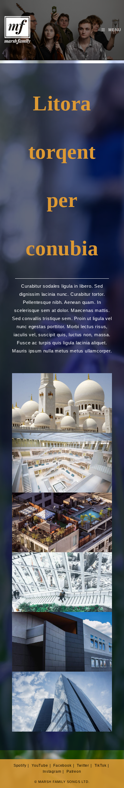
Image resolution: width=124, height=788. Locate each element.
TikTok (101, 765)
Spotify (20, 765)
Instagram (52, 771)
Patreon (74, 771)
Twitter (83, 765)
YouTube (40, 765)
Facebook (62, 765)
